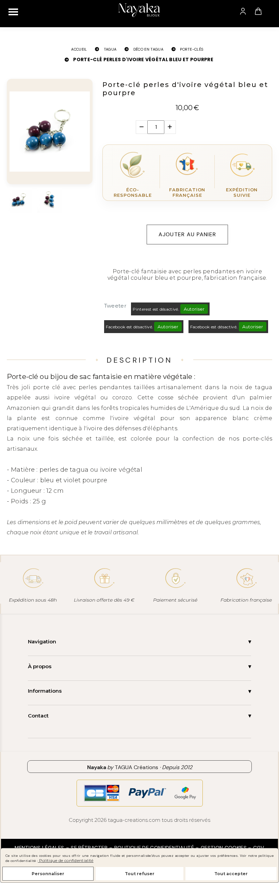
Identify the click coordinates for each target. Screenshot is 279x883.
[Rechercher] (272, 11)
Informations (45, 691)
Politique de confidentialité (65, 860)
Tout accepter (231, 873)
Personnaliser (48, 873)
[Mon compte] (242, 11)
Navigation (42, 641)
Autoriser (194, 309)
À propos (39, 666)
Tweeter (115, 305)
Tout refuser (139, 873)
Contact (38, 715)
